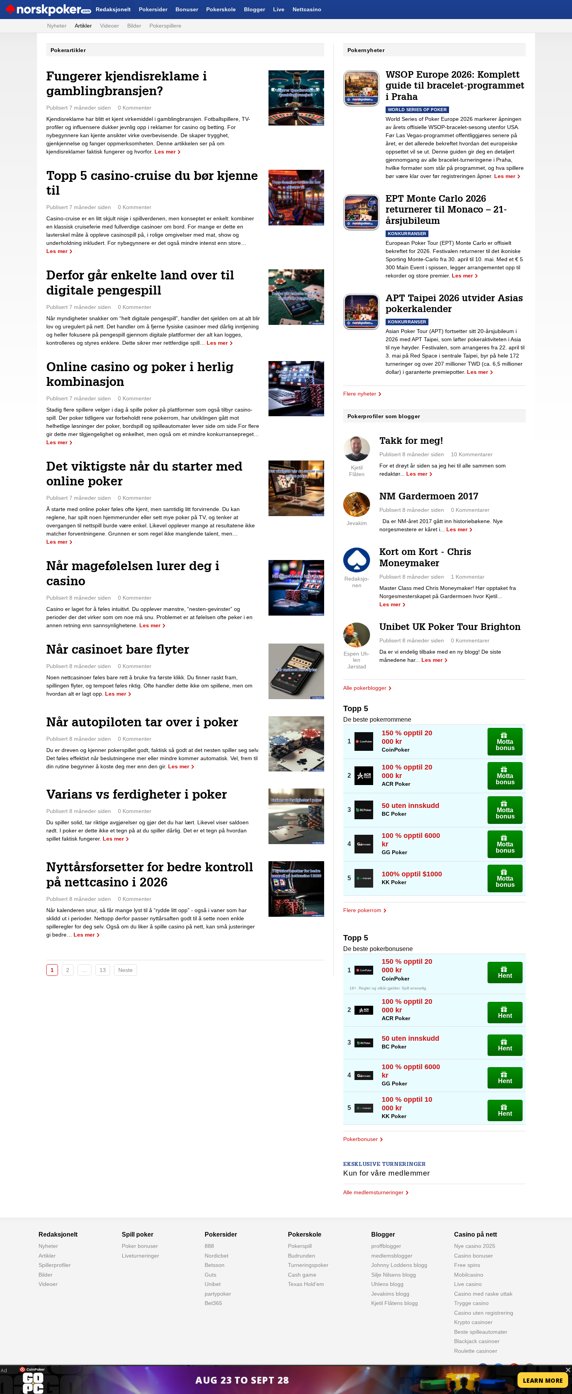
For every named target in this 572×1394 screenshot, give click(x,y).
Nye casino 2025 (474, 1246)
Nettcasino (307, 9)
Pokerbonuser (360, 1139)
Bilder (134, 26)
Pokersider (153, 9)
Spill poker (137, 1234)
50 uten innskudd (410, 806)
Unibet (213, 1284)
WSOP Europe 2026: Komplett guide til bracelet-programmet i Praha (455, 87)
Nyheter (57, 26)
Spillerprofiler (55, 1265)
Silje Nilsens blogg (393, 1275)
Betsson (215, 1265)
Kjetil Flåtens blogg (394, 1303)
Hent (505, 975)
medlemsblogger (391, 1256)
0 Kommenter (134, 108)
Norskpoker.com (25, 9)
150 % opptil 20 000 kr (407, 737)
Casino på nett (475, 1234)
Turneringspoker (308, 1265)
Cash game (302, 1275)
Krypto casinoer (473, 1322)
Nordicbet (216, 1256)
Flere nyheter (359, 394)
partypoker (218, 1294)
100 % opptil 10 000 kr (407, 1104)
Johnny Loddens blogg (399, 1265)
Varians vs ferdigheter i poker (136, 796)
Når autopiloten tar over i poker (142, 723)
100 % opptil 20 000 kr (407, 771)
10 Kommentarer (472, 454)
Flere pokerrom (362, 910)
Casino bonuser (473, 1256)
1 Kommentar (467, 577)
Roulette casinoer (475, 1351)
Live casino (468, 1284)
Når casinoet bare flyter (117, 651)
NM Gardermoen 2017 (428, 497)
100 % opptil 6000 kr (411, 840)
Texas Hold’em (306, 1284)
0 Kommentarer (470, 510)
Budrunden (301, 1256)
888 (209, 1246)
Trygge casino (471, 1303)
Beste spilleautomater (480, 1332)
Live (278, 9)
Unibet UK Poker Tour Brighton (450, 628)
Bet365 (213, 1303)
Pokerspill (300, 1246)
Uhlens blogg (387, 1284)
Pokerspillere (165, 26)
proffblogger (386, 1246)
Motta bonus (505, 744)
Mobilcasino (468, 1275)
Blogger (254, 9)
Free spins (467, 1265)
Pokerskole (221, 9)
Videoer (109, 26)
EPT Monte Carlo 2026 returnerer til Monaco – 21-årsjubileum (446, 211)
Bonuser (186, 9)
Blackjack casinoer (477, 1341)
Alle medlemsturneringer (373, 1192)
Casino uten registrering (483, 1313)
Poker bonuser (140, 1246)
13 (103, 970)
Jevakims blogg (390, 1294)
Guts (210, 1275)
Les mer (164, 151)
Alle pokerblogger (364, 688)
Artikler (83, 26)
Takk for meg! (411, 442)
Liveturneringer (140, 1256)
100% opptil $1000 (412, 874)
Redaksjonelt (113, 9)
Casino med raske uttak (483, 1294)
